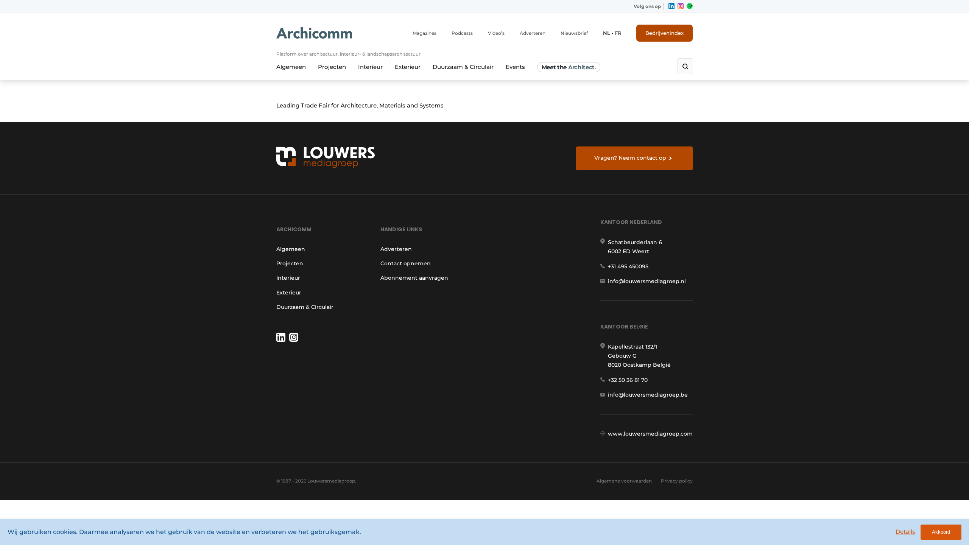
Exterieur (408, 66)
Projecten (332, 66)
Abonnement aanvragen (414, 277)
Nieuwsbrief (574, 33)
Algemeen (291, 66)
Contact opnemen (405, 263)
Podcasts (462, 33)
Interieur (370, 66)
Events (515, 66)
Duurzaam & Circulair (463, 66)
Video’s (496, 33)
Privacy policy (677, 481)
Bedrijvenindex (664, 33)
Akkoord (941, 532)
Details (905, 531)
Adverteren (532, 33)
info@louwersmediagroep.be (648, 394)
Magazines (424, 33)
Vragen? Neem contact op (630, 157)
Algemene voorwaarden (624, 481)
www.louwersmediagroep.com (650, 433)
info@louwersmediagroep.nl (647, 281)
